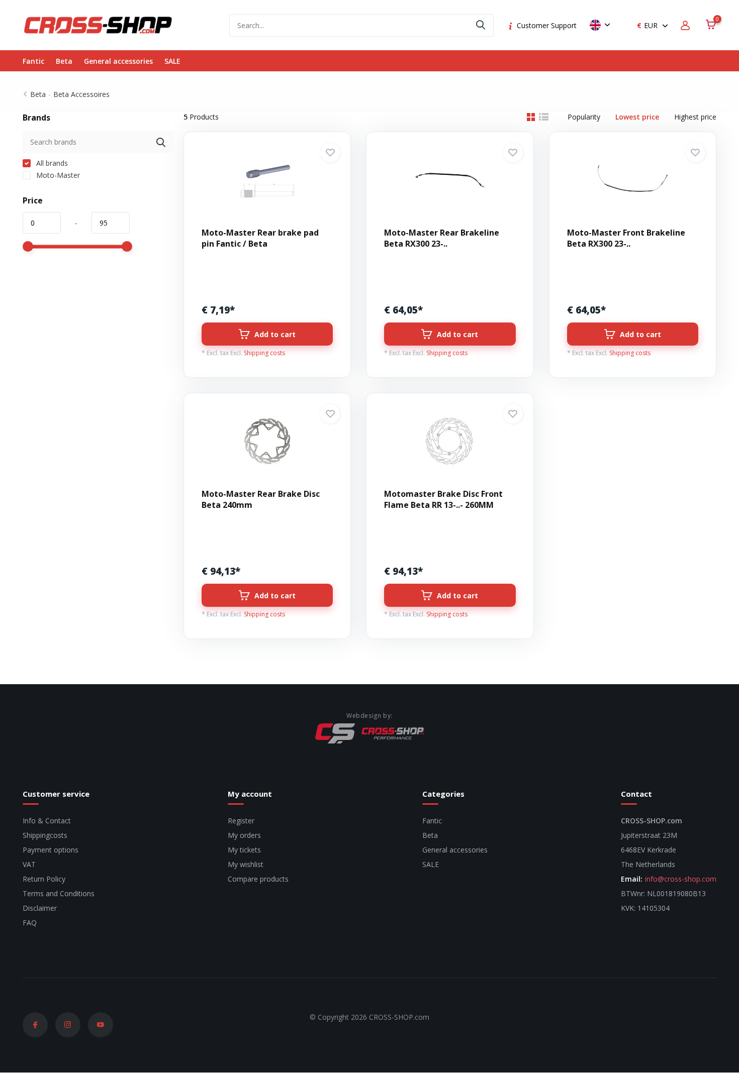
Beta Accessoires (81, 94)
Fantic (33, 61)
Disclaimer (40, 908)
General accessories (118, 61)
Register (241, 820)
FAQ (30, 922)
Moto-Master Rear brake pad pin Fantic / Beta (260, 238)
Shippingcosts (45, 835)
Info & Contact (47, 820)
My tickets (244, 849)
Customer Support (547, 25)
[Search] (481, 25)
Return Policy (44, 879)
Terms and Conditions (59, 893)
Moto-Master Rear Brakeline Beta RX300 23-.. (441, 238)
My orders (244, 835)
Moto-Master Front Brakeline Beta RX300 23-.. (626, 238)
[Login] (687, 25)
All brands (51, 163)
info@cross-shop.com (680, 879)
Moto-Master (57, 175)
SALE (172, 61)
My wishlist (245, 864)
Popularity (584, 117)
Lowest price (637, 117)
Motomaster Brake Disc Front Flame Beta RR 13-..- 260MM (443, 499)
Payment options (50, 849)
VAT (29, 864)
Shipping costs (264, 353)
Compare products (258, 879)
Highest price (695, 117)
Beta (64, 61)
